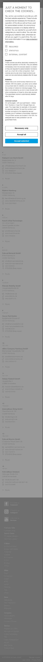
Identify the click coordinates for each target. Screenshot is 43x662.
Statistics (14, 50)
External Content (18, 54)
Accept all (21, 134)
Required (13, 47)
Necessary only (21, 128)
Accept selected (21, 141)
